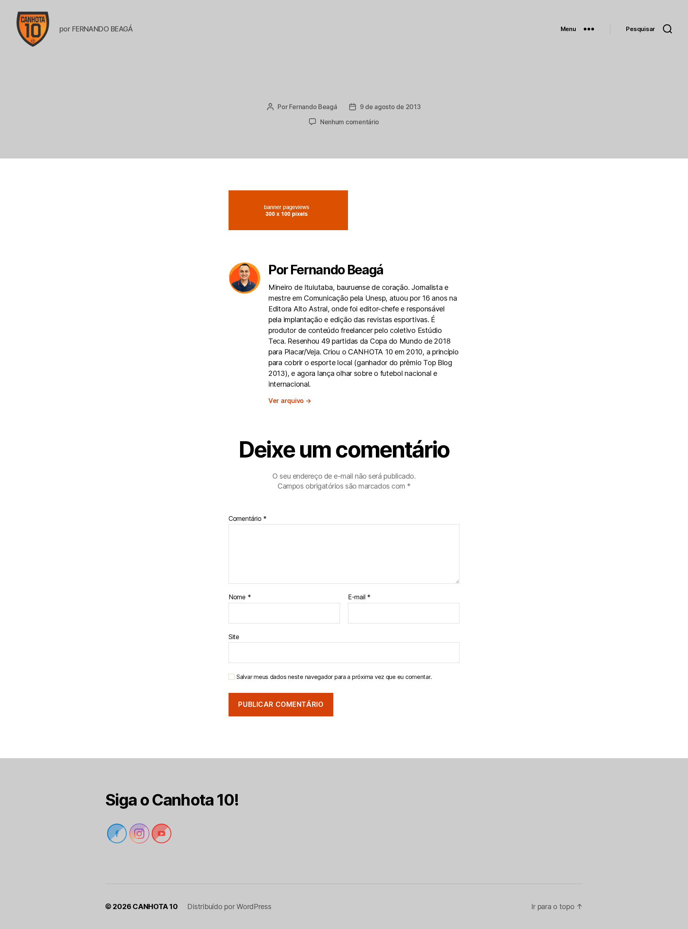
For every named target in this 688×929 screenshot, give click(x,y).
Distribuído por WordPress (229, 906)
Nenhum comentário (349, 122)
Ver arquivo (289, 401)
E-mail (359, 597)
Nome (240, 597)
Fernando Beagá (313, 107)
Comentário (248, 518)
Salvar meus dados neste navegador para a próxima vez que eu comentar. (334, 677)
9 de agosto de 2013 (390, 107)
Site (234, 636)
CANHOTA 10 (155, 906)
